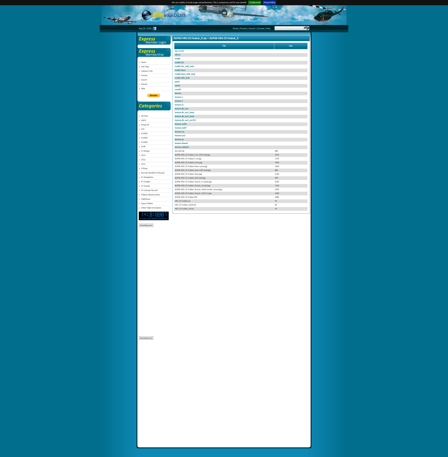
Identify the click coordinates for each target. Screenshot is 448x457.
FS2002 (144, 138)
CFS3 (143, 155)
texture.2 (179, 101)
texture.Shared (181, 143)
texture (178, 93)
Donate (260, 28)
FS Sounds (145, 186)
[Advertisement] (249, 15)
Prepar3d (145, 125)
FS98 (143, 147)
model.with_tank (182, 78)
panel (177, 82)
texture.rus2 (180, 136)
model (177, 59)
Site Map (145, 67)
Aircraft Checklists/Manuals (153, 173)
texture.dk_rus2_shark (184, 113)
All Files (144, 116)
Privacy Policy (269, 3)
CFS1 (143, 164)
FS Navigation (147, 177)
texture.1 (179, 97)
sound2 (178, 89)
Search (252, 28)
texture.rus (179, 132)
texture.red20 (181, 124)
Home (236, 28)
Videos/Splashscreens (150, 195)
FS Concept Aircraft (149, 190)
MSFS (143, 120)
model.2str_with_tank (184, 66)
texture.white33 (182, 147)
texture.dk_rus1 (181, 109)
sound (177, 86)
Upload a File (147, 71)
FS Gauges (145, 182)
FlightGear (145, 199)
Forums (243, 28)
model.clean (180, 70)
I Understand (254, 3)
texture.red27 (181, 128)
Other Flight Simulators (151, 208)
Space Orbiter (147, 204)
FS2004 (144, 134)
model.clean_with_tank (185, 74)
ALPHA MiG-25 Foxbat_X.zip (190, 38)
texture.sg (179, 140)
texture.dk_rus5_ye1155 (185, 120)
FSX (142, 129)
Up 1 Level (179, 51)
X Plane (144, 169)
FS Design (145, 151)
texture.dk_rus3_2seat (184, 116)
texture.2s (179, 105)
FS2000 (144, 142)
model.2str (179, 63)
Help (268, 28)
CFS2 (143, 160)
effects (178, 55)
